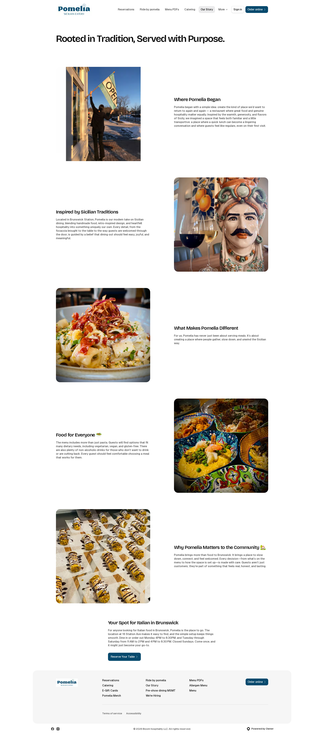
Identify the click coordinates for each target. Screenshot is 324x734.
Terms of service (112, 713)
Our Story (207, 9)
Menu (192, 690)
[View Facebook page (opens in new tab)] (53, 729)
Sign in (238, 9)
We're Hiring (153, 695)
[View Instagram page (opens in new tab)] (58, 729)
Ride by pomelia (150, 9)
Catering (189, 9)
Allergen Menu (198, 685)
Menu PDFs (172, 9)
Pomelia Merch (111, 695)
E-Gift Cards (110, 690)
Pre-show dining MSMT (161, 690)
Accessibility (133, 713)
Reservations (126, 9)
